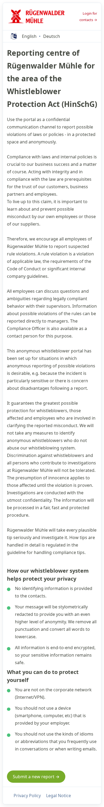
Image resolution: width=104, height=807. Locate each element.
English (29, 36)
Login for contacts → (88, 16)
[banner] (38, 16)
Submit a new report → (36, 777)
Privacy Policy (27, 795)
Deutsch (51, 36)
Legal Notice (58, 795)
